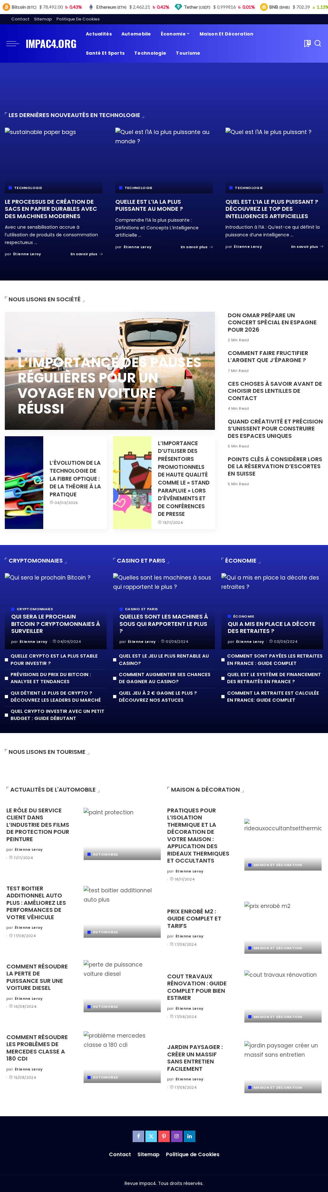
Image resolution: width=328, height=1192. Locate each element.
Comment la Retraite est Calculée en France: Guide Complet (273, 696)
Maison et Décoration (278, 865)
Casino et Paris (141, 609)
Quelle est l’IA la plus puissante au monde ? (149, 205)
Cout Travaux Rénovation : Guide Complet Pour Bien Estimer (197, 987)
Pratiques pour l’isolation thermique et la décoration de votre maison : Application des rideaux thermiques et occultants (198, 835)
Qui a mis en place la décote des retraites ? (272, 627)
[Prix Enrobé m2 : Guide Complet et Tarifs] (283, 928)
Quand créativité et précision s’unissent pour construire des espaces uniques (275, 428)
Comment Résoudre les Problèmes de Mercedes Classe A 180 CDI (37, 1048)
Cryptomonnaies (35, 609)
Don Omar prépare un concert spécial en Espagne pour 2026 (272, 322)
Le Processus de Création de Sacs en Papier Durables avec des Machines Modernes (51, 209)
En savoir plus (83, 254)
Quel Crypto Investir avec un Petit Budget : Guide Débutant (57, 715)
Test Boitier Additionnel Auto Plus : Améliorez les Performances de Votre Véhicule (36, 902)
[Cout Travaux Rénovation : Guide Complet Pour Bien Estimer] (283, 996)
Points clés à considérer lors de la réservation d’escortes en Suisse (275, 466)
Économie (243, 616)
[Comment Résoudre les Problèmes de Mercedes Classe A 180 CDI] (122, 1057)
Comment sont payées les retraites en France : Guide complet (275, 659)
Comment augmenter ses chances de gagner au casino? (164, 678)
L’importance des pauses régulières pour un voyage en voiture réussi (109, 385)
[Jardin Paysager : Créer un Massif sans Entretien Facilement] (283, 1067)
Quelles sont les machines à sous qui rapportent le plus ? (163, 623)
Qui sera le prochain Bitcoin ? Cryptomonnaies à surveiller (55, 623)
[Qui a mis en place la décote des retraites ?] (272, 611)
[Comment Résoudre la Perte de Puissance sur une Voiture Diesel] (122, 986)
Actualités (35, 351)
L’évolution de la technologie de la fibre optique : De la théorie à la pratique (75, 478)
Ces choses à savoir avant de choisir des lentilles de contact (275, 391)
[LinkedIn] (189, 1136)
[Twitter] (151, 1136)
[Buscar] (318, 43)
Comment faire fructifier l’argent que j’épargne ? (268, 356)
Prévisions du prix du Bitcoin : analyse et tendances (51, 678)
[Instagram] (177, 1136)
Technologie (28, 188)
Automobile (105, 854)
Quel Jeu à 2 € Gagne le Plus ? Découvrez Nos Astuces (158, 696)
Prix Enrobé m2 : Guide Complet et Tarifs (194, 918)
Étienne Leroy (27, 254)
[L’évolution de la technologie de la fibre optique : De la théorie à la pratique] (24, 482)
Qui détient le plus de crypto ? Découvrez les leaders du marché (56, 696)
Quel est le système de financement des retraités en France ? (274, 678)
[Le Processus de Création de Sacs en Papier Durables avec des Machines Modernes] (53, 160)
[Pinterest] (164, 1136)
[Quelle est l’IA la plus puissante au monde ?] (164, 160)
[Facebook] (138, 1136)
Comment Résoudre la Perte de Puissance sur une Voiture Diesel (37, 977)
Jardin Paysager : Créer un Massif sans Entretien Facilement (195, 1058)
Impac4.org (51, 43)
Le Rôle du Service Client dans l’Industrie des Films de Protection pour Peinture (37, 824)
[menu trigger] (16, 43)
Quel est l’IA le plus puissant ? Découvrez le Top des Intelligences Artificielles (272, 209)
